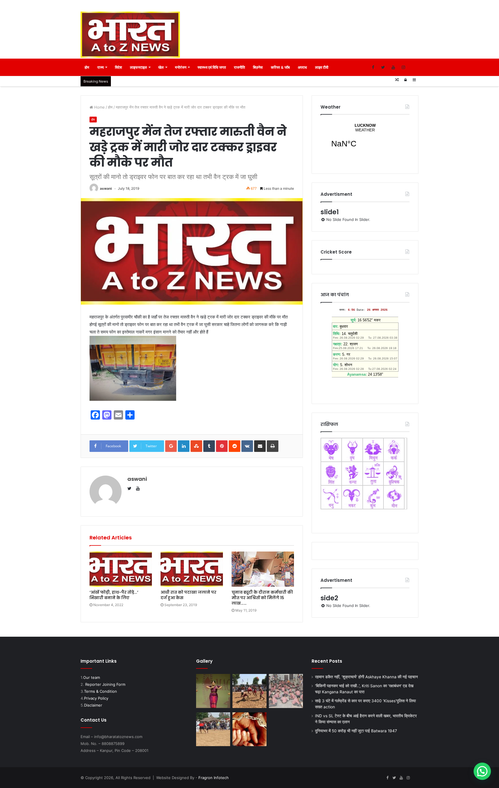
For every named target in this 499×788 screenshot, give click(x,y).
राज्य (100, 67)
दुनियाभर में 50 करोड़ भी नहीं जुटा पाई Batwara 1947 (356, 731)
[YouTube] (393, 67)
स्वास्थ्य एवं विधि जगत (212, 67)
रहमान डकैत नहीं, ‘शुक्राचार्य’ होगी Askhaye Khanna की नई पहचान (366, 677)
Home (99, 107)
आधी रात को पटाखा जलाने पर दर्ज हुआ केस (188, 595)
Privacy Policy (96, 698)
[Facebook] (373, 67)
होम (87, 67)
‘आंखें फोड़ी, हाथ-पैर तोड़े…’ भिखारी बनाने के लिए (114, 595)
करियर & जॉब (280, 67)
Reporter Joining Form (105, 684)
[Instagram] (403, 67)
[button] (482, 771)
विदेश (118, 67)
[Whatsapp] (413, 67)
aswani (106, 188)
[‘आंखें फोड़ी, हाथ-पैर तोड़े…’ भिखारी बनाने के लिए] (121, 569)
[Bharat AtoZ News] (130, 35)
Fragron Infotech (213, 777)
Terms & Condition (100, 691)
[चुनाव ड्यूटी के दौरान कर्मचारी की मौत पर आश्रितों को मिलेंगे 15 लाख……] (263, 569)
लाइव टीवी (321, 67)
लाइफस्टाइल (138, 67)
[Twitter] (383, 67)
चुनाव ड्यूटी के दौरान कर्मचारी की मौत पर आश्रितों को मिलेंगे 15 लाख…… (262, 597)
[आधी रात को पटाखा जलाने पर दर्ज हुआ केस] (192, 569)
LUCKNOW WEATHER (365, 139)
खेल (161, 67)
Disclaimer (93, 705)
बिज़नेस (258, 67)
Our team (91, 677)
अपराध (302, 67)
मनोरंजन (180, 67)
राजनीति (239, 67)
